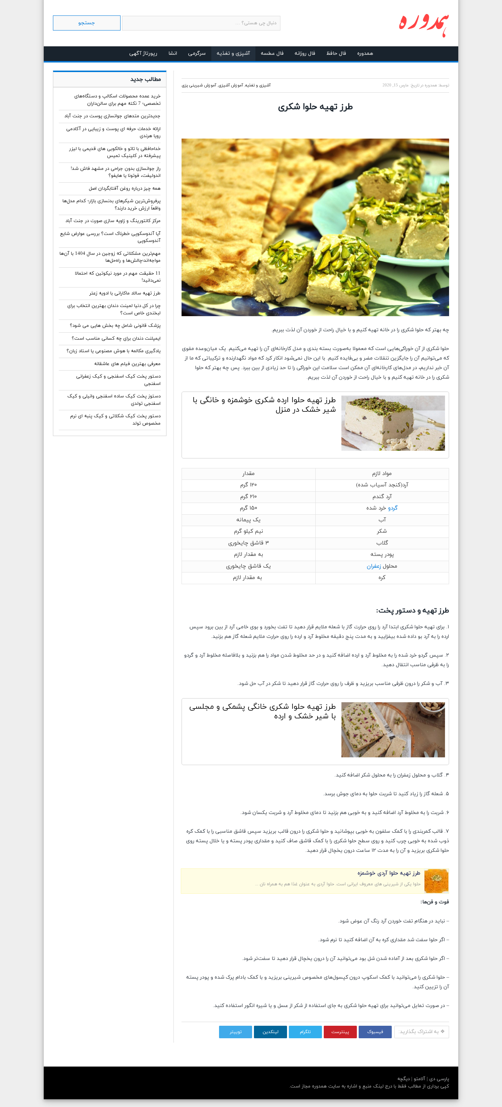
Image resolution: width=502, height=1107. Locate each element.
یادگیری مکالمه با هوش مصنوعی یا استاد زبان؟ (114, 351)
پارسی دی (438, 1079)
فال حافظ (336, 53)
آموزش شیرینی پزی (199, 85)
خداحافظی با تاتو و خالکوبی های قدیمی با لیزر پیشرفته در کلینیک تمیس (115, 153)
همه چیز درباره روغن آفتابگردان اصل (125, 188)
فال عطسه (272, 53)
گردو (393, 508)
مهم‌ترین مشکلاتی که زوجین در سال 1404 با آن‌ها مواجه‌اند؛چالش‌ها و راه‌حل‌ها (110, 257)
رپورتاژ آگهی (143, 53)
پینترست (340, 1032)
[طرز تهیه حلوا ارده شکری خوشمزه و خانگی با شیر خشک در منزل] (393, 425)
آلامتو (418, 1079)
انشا (172, 53)
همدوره (365, 53)
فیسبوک (375, 1032)
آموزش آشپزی (230, 85)
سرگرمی (197, 53)
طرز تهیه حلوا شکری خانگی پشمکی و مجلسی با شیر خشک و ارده (262, 711)
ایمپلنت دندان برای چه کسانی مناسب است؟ (116, 338)
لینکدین (271, 1032)
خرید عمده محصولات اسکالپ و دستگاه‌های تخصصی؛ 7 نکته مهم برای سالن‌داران (117, 100)
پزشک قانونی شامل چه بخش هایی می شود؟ (115, 325)
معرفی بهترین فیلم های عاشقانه (127, 364)
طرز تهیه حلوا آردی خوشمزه (389, 873)
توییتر (236, 1032)
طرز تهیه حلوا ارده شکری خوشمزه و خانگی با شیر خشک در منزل (264, 405)
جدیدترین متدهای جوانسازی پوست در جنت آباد (112, 116)
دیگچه (403, 1079)
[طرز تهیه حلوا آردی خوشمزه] (436, 892)
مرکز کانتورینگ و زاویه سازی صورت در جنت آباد (113, 221)
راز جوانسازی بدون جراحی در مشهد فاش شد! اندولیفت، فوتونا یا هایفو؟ (116, 172)
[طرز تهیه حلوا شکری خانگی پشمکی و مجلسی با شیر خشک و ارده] (393, 731)
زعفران (374, 566)
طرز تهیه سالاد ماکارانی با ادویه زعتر (125, 293)
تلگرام (305, 1032)
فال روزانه (305, 53)
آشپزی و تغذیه (233, 53)
